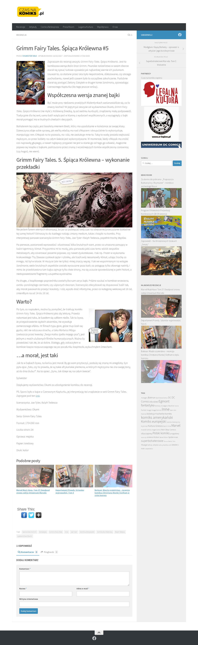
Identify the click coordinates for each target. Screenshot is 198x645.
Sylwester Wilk (29, 56)
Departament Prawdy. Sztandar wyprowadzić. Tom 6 (70, 491)
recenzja (144, 437)
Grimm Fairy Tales (55, 532)
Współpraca (102, 26)
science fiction (153, 437)
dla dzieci (154, 401)
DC (169, 397)
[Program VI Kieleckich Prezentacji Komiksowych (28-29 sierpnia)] (161, 237)
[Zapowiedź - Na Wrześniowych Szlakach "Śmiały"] (161, 274)
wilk (169, 445)
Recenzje (20, 26)
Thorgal (144, 445)
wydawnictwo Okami (24, 536)
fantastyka (43, 532)
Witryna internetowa (28, 599)
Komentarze (29, 552)
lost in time (167, 426)
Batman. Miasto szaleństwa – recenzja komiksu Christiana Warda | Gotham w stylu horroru (112, 493)
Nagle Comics (156, 430)
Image (149, 410)
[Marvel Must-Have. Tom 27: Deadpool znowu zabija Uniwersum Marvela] (161, 317)
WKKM (174, 445)
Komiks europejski (153, 421)
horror (177, 406)
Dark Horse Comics (162, 398)
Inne (66, 532)
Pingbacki (50, 552)
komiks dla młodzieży (104, 532)
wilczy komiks (163, 445)
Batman (151, 397)
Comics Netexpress (50, 26)
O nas (115, 26)
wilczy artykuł (153, 445)
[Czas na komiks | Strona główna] (30, 11)
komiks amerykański (87, 532)
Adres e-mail (83, 588)
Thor (173, 441)
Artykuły (33, 26)
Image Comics (156, 410)
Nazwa (23, 588)
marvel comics (146, 430)
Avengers (144, 398)
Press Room (68, 26)
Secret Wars (163, 437)
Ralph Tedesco (120, 532)
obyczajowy (146, 433)
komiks (168, 413)
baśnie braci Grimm (30, 532)
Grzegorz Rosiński (167, 406)
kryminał (144, 426)
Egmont (164, 401)
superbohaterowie (152, 441)
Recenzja (21, 34)
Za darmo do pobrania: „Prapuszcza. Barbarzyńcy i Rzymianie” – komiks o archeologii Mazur (157, 183)
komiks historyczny (173, 422)
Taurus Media (168, 441)
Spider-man (173, 437)
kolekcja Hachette (156, 413)
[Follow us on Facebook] (180, 34)
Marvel (175, 425)
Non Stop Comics (168, 429)
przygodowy (174, 433)
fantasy (158, 406)
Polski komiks (161, 433)
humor (143, 410)
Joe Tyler (74, 532)
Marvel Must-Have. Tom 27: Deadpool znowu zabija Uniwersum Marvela (33, 491)
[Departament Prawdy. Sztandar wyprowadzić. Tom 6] (161, 347)
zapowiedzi (149, 449)
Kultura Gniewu (155, 425)
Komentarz (25, 568)
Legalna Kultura (85, 26)
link (38, 395)
